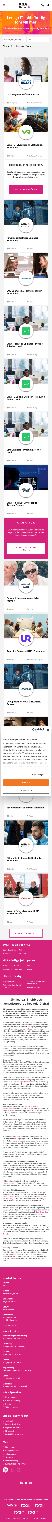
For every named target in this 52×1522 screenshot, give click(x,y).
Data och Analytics (36, 103)
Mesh (36, 1518)
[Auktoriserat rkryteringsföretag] (19, 1470)
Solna (28, 966)
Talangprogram (11, 1407)
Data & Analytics (42, 1212)
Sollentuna (18, 969)
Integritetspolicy (12, 1450)
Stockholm (12, 156)
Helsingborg (12, 103)
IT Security (33, 869)
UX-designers (43, 1196)
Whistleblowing (11, 1460)
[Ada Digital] (26, 4)
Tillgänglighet (10, 1454)
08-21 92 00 (8, 1285)
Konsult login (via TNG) (15, 1464)
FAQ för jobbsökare (10, 982)
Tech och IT (10, 1421)
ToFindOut (26, 1518)
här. (31, 1256)
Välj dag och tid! (9, 1301)
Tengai (43, 1518)
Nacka (10, 816)
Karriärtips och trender (35, 987)
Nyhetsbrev (10, 1447)
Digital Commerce (9, 1196)
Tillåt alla (26, 782)
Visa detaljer (38, 774)
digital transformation (27, 1082)
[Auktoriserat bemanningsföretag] (12, 1470)
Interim (8, 1404)
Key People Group (41, 1499)
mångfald (17, 1137)
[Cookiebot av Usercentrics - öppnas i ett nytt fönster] (33, 730)
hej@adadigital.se (10, 1293)
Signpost (16, 1518)
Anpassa (24, 790)
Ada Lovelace (32, 1029)
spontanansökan (15, 1254)
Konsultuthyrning (12, 1400)
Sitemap (9, 1457)
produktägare (10, 1199)
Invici (8, 1518)
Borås (10, 922)
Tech (31, 249)
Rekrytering (10, 1397)
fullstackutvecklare (9, 1183)
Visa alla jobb (25, 933)
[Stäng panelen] (48, 730)
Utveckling (33, 355)
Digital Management (14, 1434)
